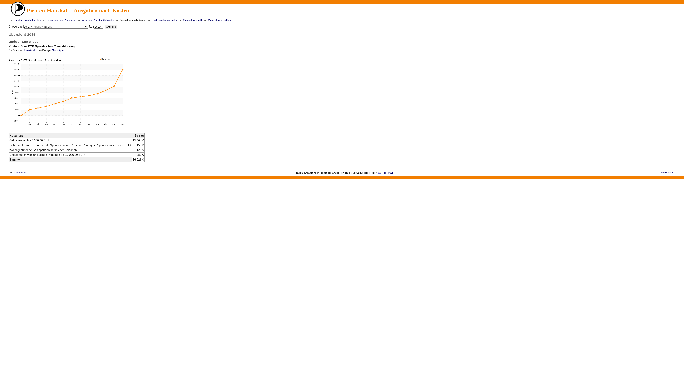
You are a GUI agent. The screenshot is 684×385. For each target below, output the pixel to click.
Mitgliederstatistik (193, 20)
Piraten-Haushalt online (28, 20)
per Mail (388, 172)
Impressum (667, 172)
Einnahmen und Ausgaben (61, 20)
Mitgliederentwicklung (220, 20)
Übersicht (29, 50)
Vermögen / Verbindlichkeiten (98, 20)
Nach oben (20, 172)
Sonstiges (58, 50)
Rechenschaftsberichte (165, 20)
